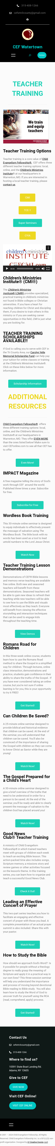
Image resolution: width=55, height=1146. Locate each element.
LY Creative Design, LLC (38, 1142)
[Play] (7, 268)
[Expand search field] (30, 55)
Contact (42, 55)
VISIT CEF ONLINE (22, 1105)
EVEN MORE (41, 438)
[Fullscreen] (48, 268)
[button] (27, 258)
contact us (9, 184)
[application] (27, 258)
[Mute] (43, 268)
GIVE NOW (18, 1087)
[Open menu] (13, 55)
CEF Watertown (27, 46)
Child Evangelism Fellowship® (20, 424)
